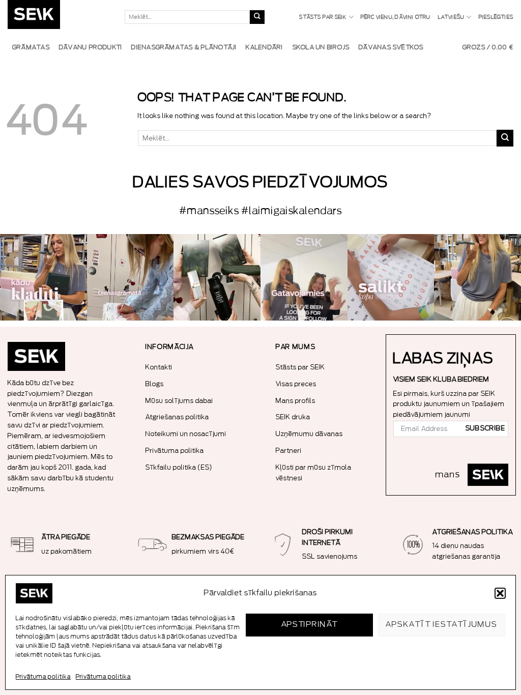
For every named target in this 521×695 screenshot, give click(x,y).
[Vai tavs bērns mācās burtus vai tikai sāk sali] (391, 277)
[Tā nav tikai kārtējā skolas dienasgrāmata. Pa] (130, 277)
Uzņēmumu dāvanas (309, 433)
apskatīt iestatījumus (441, 624)
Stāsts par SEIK (322, 17)
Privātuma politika (43, 677)
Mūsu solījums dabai (179, 400)
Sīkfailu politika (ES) (179, 467)
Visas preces (296, 384)
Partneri (289, 450)
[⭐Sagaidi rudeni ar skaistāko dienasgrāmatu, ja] (216, 277)
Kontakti (159, 367)
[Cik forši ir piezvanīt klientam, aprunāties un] (43, 277)
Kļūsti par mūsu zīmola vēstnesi (314, 472)
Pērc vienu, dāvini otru (396, 17)
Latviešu (451, 17)
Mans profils (295, 400)
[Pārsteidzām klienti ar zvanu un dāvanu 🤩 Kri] (477, 277)
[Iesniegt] (257, 17)
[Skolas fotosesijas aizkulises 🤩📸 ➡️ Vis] (304, 277)
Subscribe (485, 428)
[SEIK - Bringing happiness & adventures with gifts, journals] (58, 17)
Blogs (155, 384)
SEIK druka (293, 417)
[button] (500, 593)
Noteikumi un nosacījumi (186, 433)
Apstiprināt (309, 624)
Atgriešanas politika (177, 417)
